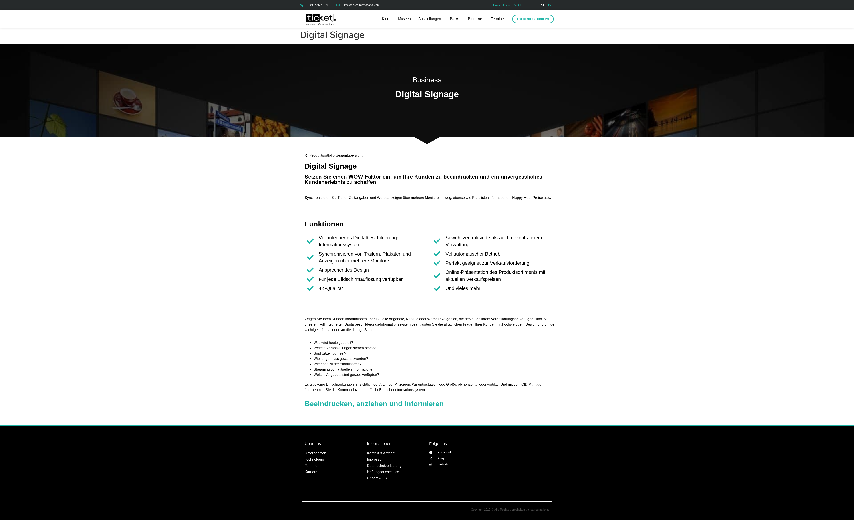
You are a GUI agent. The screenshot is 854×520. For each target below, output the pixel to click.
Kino (385, 19)
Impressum (375, 459)
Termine (497, 19)
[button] (10, 510)
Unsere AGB (377, 478)
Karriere (311, 472)
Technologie (314, 459)
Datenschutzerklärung (384, 466)
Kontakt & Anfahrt (380, 453)
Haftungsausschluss (383, 472)
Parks (454, 19)
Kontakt (517, 5)
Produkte (475, 19)
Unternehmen (501, 5)
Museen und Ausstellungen (419, 19)
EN (550, 5)
